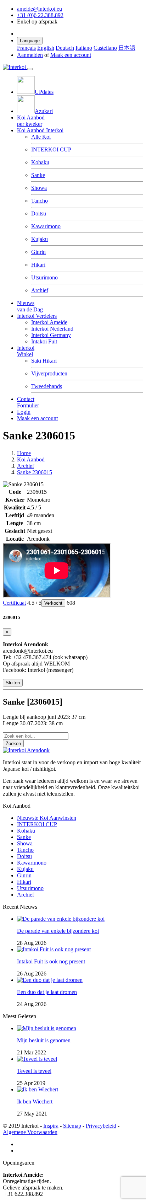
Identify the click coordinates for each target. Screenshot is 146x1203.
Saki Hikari (44, 361)
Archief (39, 290)
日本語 (126, 48)
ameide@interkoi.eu (39, 9)
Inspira (50, 1126)
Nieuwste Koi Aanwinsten (46, 818)
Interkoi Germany (51, 335)
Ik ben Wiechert (34, 1101)
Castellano (105, 48)
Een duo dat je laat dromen (47, 992)
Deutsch (65, 48)
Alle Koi (41, 137)
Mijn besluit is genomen (44, 1040)
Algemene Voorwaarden (30, 1132)
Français (26, 48)
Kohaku (40, 162)
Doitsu (38, 213)
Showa (39, 188)
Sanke (38, 175)
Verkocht (53, 603)
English (45, 48)
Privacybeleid (101, 1126)
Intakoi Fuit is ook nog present (51, 961)
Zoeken (13, 743)
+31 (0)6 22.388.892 (40, 15)
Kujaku (39, 239)
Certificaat (14, 603)
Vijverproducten (49, 373)
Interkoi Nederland (52, 329)
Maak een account (70, 55)
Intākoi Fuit (44, 341)
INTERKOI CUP (51, 149)
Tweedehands (46, 386)
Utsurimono (44, 277)
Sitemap (72, 1126)
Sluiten (13, 682)
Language (30, 40)
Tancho (39, 201)
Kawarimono (46, 226)
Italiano (83, 48)
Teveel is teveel (34, 1071)
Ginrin (38, 252)
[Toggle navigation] (30, 69)
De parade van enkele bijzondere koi (58, 931)
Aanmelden (30, 55)
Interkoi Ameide (49, 322)
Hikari (38, 265)
